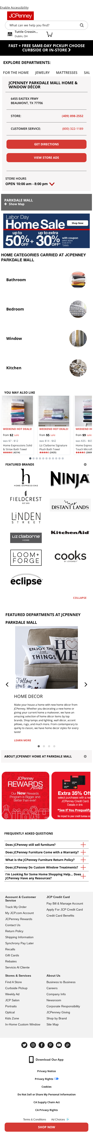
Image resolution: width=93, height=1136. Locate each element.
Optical (10, 1012)
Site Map (52, 1024)
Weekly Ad (12, 994)
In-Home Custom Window (22, 1024)
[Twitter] (25, 1045)
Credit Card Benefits (60, 915)
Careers (52, 988)
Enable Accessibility (14, 7)
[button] (7, 684)
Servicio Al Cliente (17, 967)
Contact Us (12, 925)
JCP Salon (12, 1000)
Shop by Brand (56, 1018)
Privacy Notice (46, 1071)
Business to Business (60, 982)
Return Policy (14, 931)
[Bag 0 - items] (49, 34)
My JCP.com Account (19, 913)
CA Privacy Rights (46, 1110)
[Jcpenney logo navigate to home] (20, 15)
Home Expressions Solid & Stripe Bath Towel (17, 447)
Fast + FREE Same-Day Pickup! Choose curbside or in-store (46, 47)
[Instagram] (33, 1045)
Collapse (80, 598)
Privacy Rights (44, 1079)
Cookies (46, 1086)
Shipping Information (19, 937)
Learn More (22, 740)
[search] (83, 25)
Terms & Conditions (34, 1119)
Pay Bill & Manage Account (64, 903)
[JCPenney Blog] (68, 1045)
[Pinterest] (50, 1045)
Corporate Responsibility (63, 1006)
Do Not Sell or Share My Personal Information (47, 1094)
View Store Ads (46, 157)
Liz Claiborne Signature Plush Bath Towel (53, 447)
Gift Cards (12, 955)
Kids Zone (12, 1018)
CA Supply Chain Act (47, 1102)
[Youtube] (59, 1045)
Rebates (11, 961)
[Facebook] (42, 1045)
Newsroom (53, 1000)
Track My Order (16, 907)
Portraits (11, 1006)
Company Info (56, 994)
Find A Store (13, 982)
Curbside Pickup (16, 988)
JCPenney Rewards (18, 919)
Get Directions (46, 144)
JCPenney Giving (58, 1012)
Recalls (10, 949)
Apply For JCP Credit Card (64, 909)
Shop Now (46, 1127)
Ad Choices (58, 1119)
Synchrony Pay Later (19, 943)
